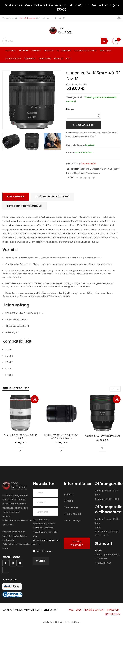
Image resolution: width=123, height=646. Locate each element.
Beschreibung (15, 196)
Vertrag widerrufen (77, 543)
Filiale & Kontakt (72, 513)
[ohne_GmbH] (15, 485)
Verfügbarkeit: (74, 97)
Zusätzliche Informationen (52, 196)
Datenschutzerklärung (46, 540)
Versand (68, 500)
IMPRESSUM (113, 609)
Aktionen (68, 494)
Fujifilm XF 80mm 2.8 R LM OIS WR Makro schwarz (61, 437)
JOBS (79, 609)
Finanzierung (71, 507)
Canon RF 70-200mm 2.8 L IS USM (20, 437)
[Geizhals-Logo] (12, 594)
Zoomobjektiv (93, 173)
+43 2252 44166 (103, 562)
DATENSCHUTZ (113, 614)
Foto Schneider (28, 18)
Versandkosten (88, 164)
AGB (71, 609)
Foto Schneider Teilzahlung (24, 206)
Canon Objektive (111, 168)
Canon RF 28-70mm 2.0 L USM (102, 435)
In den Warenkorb (85, 125)
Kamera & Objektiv (91, 168)
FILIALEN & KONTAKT (94, 609)
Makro (69, 173)
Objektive (79, 173)
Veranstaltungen (73, 520)
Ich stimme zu (44, 551)
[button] (20, 450)
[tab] (15, 197)
